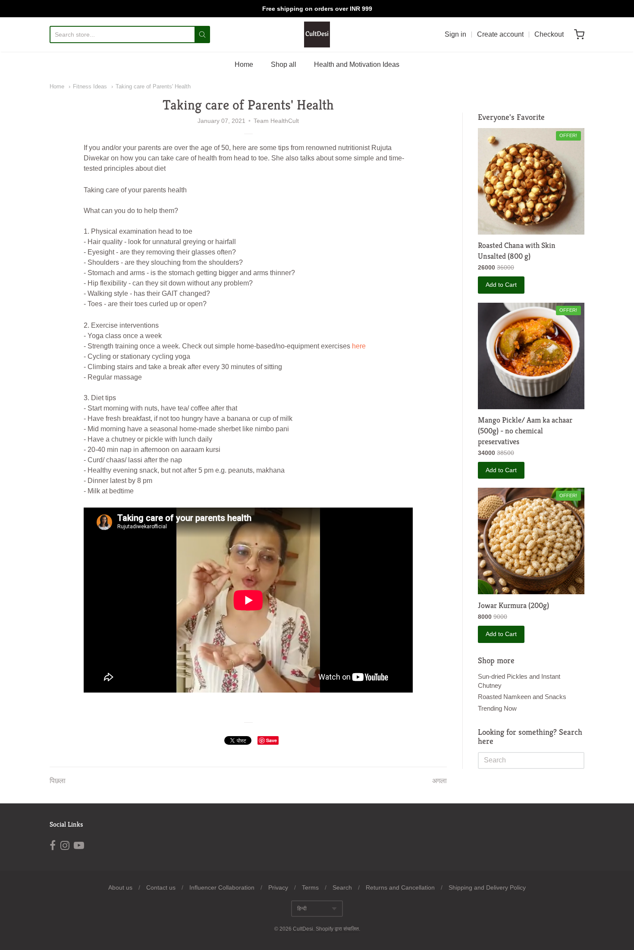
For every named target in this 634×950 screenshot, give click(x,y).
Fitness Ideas (90, 86)
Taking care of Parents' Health (153, 86)
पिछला (58, 780)
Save (271, 740)
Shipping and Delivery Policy (487, 887)
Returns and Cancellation (400, 887)
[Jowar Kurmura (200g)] (531, 541)
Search (342, 887)
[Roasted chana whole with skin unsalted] (531, 181)
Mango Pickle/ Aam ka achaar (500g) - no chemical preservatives (525, 430)
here (359, 346)
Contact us (161, 887)
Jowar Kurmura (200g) (513, 605)
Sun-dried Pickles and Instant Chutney (519, 681)
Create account (500, 34)
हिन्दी (302, 909)
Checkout (549, 34)
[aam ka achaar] (531, 356)
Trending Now (497, 708)
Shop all (283, 64)
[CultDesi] (317, 34)
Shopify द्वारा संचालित (337, 929)
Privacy (278, 887)
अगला (439, 780)
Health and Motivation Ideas (356, 64)
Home (244, 64)
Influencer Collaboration (221, 887)
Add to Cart (501, 284)
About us (120, 887)
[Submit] (202, 34)
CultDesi (303, 929)
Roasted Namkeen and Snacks (522, 696)
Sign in (455, 34)
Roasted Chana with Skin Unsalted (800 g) (517, 250)
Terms (310, 887)
